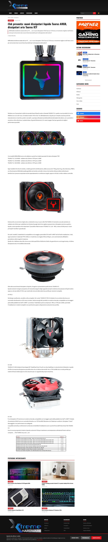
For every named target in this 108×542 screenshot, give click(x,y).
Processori (66, 525)
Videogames (79, 98)
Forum (16, 13)
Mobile (78, 95)
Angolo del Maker (87, 530)
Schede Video (66, 523)
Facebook (82, 113)
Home (10, 13)
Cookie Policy (40, 539)
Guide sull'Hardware (87, 525)
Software (78, 92)
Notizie (22, 13)
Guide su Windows (87, 523)
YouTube (81, 120)
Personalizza (85, 538)
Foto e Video (79, 101)
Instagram (82, 117)
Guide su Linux (86, 528)
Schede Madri (66, 528)
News (12, 17)
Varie (77, 104)
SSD (64, 530)
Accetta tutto (96, 538)
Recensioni (29, 13)
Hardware (16, 17)
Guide (36, 13)
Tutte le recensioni (88, 80)
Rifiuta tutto (75, 538)
